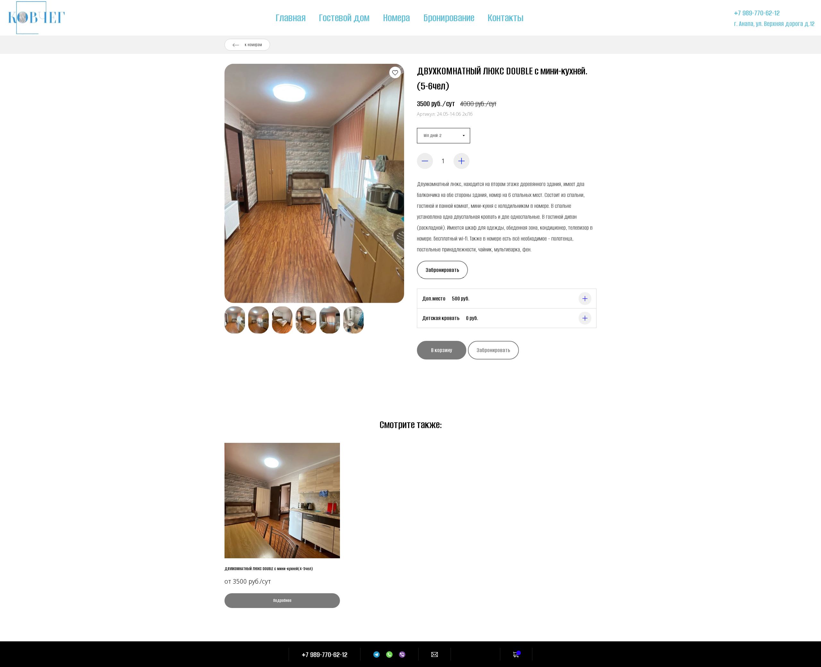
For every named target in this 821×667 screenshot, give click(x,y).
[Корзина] (516, 654)
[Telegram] (376, 654)
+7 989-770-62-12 (757, 13)
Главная (291, 18)
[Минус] (425, 161)
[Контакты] (434, 654)
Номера (396, 18)
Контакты (506, 18)
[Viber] (402, 654)
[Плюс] (461, 161)
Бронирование (448, 18)
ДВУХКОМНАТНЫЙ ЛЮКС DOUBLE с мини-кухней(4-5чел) (268, 569)
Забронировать (442, 270)
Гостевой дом (344, 18)
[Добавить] (585, 298)
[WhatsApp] (389, 654)
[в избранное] (395, 72)
